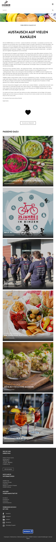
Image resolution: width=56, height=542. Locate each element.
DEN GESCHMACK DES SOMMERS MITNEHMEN (23, 181)
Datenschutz (13, 536)
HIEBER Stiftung (7, 487)
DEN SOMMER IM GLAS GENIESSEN (18, 438)
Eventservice (6, 499)
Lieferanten (5, 484)
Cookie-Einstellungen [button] (43, 536)
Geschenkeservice (7, 502)
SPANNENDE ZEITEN (12, 284)
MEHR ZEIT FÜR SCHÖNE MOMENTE (19, 387)
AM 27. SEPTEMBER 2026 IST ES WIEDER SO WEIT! (24, 232)
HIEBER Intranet (33, 536)
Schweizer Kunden (7, 482)
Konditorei (5, 498)
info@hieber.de (6, 464)
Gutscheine (5, 501)
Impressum (6, 536)
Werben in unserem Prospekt (10, 485)
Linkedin (8, 519)
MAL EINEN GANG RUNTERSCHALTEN (19, 335)
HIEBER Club (6, 480)
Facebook (8, 513)
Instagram (8, 516)
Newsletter (8, 522)
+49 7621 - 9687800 (7, 462)
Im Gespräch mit (31, 25)
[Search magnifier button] (52, 10)
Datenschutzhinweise (22, 536)
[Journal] (28, 161)
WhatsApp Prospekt (11, 525)
